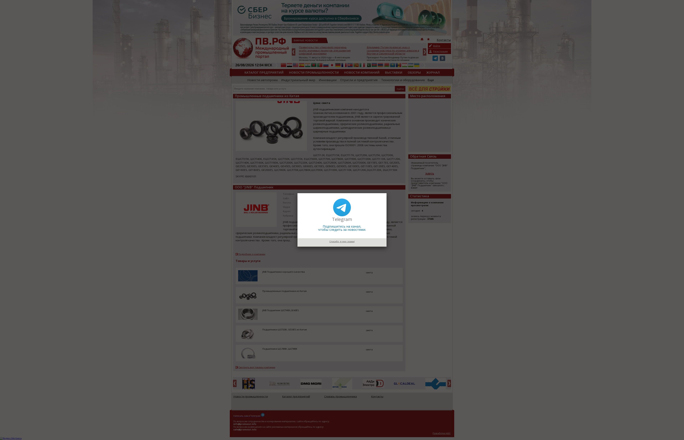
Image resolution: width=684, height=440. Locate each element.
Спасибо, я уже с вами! (342, 241)
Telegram (342, 219)
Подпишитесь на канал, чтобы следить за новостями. (342, 228)
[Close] (386, 193)
